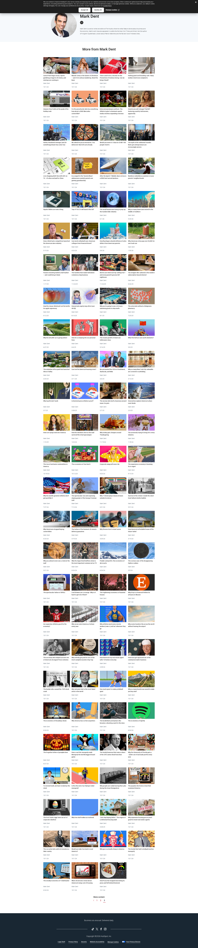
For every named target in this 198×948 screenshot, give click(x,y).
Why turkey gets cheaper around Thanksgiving (110, 434)
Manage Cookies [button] (113, 942)
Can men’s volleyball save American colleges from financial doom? (83, 242)
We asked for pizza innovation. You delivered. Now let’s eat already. (83, 143)
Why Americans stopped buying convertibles (53, 530)
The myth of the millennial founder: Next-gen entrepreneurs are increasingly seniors (140, 144)
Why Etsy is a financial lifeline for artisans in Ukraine (139, 593)
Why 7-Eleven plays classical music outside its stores (111, 497)
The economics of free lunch (81, 464)
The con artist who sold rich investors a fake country (56, 850)
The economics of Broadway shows (55, 721)
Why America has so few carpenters (83, 721)
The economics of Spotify (136, 721)
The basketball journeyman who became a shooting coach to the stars (112, 722)
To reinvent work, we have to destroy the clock (56, 787)
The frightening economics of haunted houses (112, 593)
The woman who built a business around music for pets (113, 402)
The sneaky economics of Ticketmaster (56, 881)
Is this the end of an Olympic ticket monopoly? (83, 787)
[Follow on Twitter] (97, 929)
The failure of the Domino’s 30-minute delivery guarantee (84, 530)
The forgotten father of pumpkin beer (55, 752)
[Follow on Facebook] (101, 929)
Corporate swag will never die (109, 464)
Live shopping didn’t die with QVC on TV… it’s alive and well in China (55, 177)
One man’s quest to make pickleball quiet (111, 690)
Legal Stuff (61, 942)
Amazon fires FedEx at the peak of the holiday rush (55, 110)
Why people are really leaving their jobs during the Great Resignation (113, 787)
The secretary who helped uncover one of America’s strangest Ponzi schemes (56, 659)
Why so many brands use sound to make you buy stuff (141, 690)
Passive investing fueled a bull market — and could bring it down (56, 274)
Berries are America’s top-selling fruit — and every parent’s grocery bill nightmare (113, 275)
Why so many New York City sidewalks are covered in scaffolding (140, 370)
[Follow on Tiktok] (93, 929)
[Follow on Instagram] (105, 929)
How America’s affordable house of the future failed (141, 530)
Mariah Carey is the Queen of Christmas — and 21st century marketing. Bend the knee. (85, 78)
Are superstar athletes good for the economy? (55, 625)
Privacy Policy (73, 942)
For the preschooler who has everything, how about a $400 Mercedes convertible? (85, 111)
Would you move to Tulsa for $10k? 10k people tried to (113, 143)
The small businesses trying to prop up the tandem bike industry (113, 210)
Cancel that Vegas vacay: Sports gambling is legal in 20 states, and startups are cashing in (54, 78)
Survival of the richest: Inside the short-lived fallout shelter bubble (141, 497)
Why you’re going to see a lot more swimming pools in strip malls (111, 307)
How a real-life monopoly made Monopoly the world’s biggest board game (83, 754)
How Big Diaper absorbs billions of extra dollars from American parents (113, 242)
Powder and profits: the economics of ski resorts (112, 562)
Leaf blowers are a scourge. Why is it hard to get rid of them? (84, 593)
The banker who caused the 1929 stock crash (56, 690)
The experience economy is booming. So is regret (140, 465)
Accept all (84, 10)
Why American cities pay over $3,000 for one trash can (141, 242)
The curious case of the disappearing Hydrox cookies (140, 562)
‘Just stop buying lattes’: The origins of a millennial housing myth (113, 818)
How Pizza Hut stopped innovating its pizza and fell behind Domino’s (112, 882)
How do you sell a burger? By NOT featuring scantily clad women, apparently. (139, 111)
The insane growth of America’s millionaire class (110, 339)
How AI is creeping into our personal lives (83, 339)
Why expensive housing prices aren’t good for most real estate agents (140, 818)
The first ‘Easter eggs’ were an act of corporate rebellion (55, 818)
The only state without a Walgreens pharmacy (139, 307)
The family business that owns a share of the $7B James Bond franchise (112, 753)
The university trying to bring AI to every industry (141, 434)
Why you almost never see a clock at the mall (56, 562)
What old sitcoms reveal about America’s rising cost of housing (82, 882)
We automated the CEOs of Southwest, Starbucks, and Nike (112, 370)
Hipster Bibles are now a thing (53, 209)
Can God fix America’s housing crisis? (84, 369)
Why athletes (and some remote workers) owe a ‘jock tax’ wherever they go (113, 626)
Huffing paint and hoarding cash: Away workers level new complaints (141, 77)
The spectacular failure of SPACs (54, 592)
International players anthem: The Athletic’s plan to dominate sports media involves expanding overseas (112, 111)
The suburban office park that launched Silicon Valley (56, 370)
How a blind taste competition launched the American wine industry (56, 242)
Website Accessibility (97, 942)
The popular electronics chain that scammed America (139, 787)
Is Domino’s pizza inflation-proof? (83, 401)
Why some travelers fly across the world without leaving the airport (141, 625)
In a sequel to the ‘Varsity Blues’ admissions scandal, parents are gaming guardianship (82, 178)
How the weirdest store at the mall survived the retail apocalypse (83, 434)
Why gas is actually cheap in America (112, 849)
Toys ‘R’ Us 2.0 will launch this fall (83, 209)
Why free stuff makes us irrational (83, 817)
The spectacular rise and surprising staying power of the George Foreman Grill (84, 498)
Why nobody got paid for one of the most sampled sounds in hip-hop (83, 659)
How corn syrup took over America (54, 432)
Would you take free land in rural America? (82, 850)
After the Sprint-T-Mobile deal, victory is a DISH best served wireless (113, 177)
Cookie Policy (107, 5)
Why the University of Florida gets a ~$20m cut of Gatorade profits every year (140, 754)
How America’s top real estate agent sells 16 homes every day (112, 659)
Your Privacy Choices (133, 942)
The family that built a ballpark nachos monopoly (141, 850)
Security (84, 942)
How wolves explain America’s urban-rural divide (140, 402)
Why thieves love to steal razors (110, 529)
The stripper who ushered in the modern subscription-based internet (141, 274)
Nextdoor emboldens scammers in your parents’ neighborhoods (141, 177)
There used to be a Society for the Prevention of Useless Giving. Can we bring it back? (112, 78)
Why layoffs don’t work (50, 401)
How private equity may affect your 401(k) (83, 307)
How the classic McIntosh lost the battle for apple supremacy (56, 307)
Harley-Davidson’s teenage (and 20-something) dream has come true (55, 143)
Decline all (98, 10)
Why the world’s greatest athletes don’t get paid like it (56, 497)
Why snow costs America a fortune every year (83, 625)
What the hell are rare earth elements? (141, 338)
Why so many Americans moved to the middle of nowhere (140, 210)
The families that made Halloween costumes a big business (83, 274)
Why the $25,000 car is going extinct (55, 338)
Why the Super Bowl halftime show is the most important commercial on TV (84, 562)
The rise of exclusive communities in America (55, 465)
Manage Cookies (111, 10)
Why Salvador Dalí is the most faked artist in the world (83, 690)
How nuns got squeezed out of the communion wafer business (139, 659)
